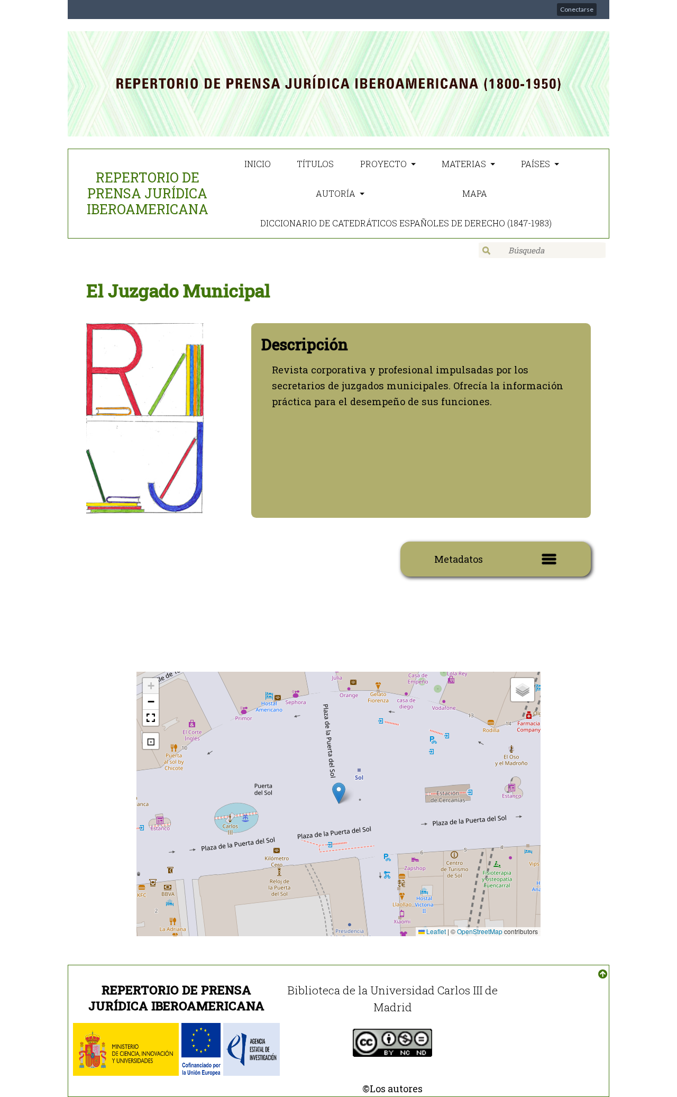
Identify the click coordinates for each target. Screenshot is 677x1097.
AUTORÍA (335, 193)
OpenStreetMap (479, 931)
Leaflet (435, 931)
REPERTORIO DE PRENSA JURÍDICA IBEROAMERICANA (147, 193)
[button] (338, 793)
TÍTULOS (315, 163)
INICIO (257, 163)
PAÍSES (535, 163)
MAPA (474, 193)
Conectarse (576, 9)
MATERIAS (464, 163)
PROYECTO (383, 163)
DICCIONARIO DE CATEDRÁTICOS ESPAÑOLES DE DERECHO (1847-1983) (406, 222)
